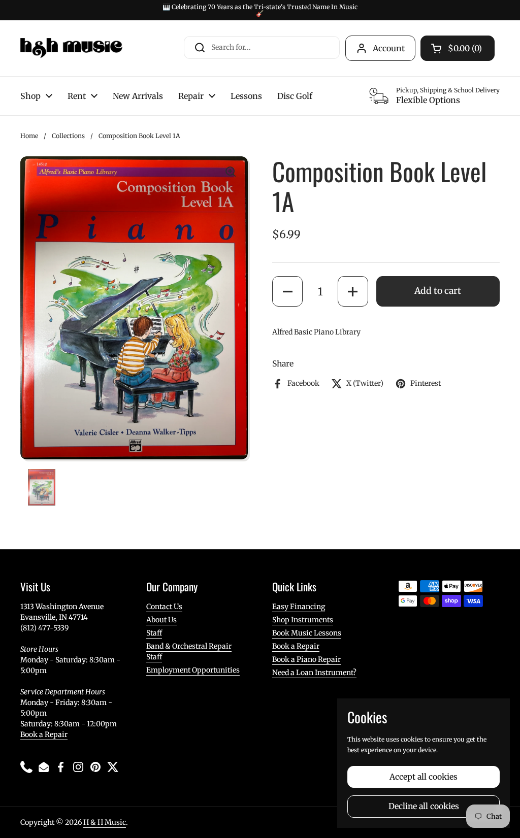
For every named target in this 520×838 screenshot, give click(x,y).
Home (29, 136)
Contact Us (164, 606)
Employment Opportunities (193, 670)
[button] (287, 291)
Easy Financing (298, 606)
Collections (68, 136)
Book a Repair (44, 734)
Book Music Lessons (306, 633)
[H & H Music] (71, 48)
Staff (154, 633)
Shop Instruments (302, 619)
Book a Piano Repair (306, 659)
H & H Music (104, 822)
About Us (161, 619)
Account (389, 48)
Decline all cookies (423, 806)
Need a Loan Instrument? (314, 672)
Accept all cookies (423, 777)
